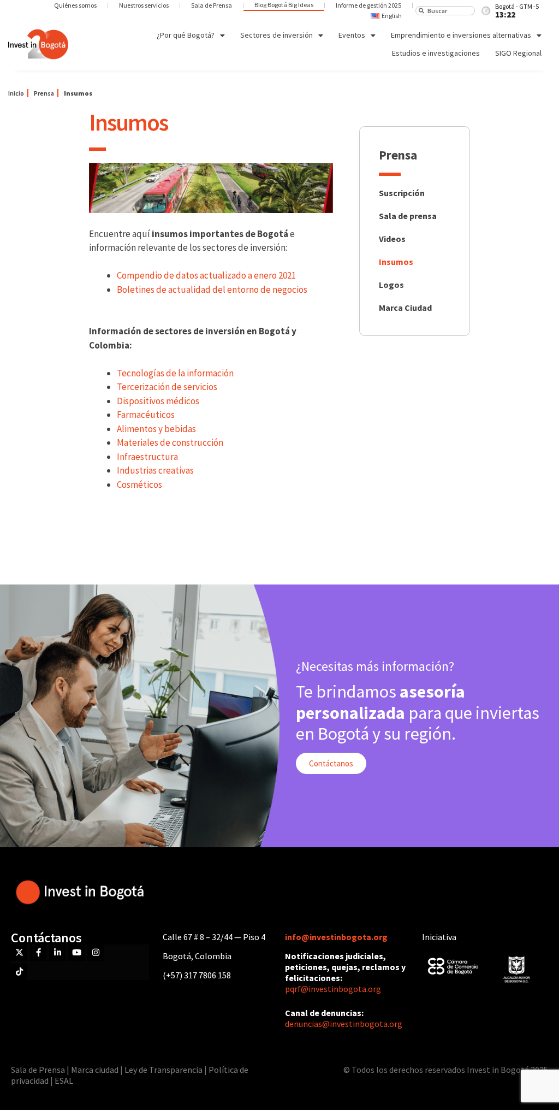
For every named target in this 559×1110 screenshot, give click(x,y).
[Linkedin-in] (57, 952)
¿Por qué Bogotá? (186, 35)
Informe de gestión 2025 (368, 5)
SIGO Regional (518, 53)
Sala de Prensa (211, 5)
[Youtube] (76, 952)
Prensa (44, 93)
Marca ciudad (94, 1069)
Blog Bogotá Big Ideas (283, 5)
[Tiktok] (19, 972)
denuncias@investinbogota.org (343, 1023)
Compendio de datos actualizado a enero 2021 (206, 275)
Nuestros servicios (144, 5)
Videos (392, 238)
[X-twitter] (19, 952)
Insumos (396, 261)
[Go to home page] (38, 44)
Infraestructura (147, 457)
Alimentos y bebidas (156, 429)
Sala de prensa (408, 215)
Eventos (351, 35)
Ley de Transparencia (164, 1069)
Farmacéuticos (146, 415)
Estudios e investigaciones (436, 53)
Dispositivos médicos (158, 401)
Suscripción (402, 192)
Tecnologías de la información (175, 373)
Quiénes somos (75, 5)
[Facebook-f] (38, 952)
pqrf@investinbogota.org (333, 988)
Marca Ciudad (405, 307)
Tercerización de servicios (167, 387)
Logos (391, 284)
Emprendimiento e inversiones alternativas (461, 35)
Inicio (16, 93)
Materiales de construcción (170, 442)
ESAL (64, 1080)
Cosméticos (139, 485)
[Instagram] (95, 952)
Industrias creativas (155, 470)
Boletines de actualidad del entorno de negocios (212, 290)
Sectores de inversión (276, 35)
